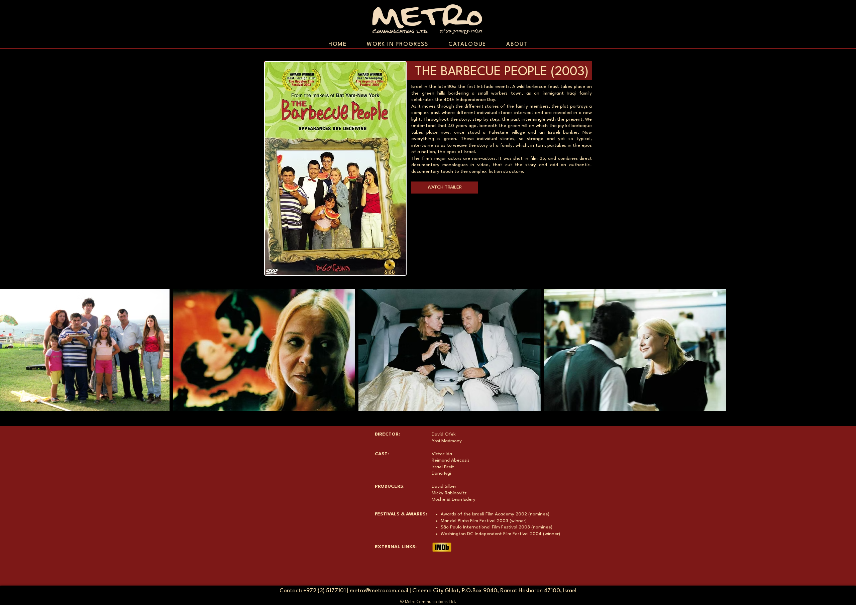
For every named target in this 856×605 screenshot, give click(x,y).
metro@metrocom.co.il (379, 591)
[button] (444, 188)
